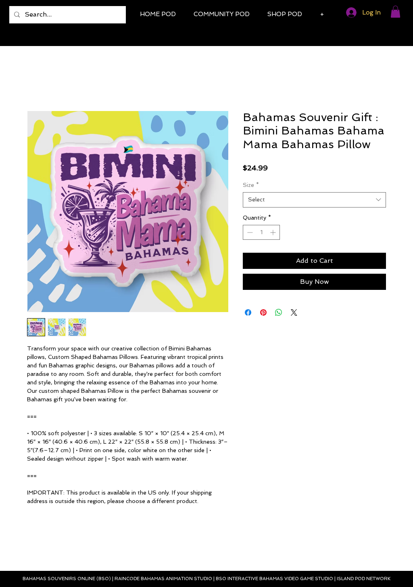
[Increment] (274, 232)
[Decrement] (249, 232)
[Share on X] (294, 312)
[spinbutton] (261, 232)
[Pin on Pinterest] (263, 312)
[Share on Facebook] (248, 312)
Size (251, 185)
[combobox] (314, 200)
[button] (395, 12)
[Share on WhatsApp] (279, 312)
